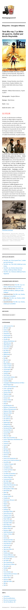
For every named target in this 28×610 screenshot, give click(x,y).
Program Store (7, 515)
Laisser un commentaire (15, 240)
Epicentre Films (8, 413)
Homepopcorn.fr (9, 18)
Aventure (6, 348)
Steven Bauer (9, 239)
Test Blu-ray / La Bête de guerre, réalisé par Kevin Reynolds (12, 33)
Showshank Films (8, 539)
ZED (5, 583)
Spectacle (6, 547)
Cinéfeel (6, 373)
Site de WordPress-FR (9, 602)
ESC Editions (7, 418)
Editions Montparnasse (10, 409)
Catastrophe (7, 369)
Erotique (6, 415)
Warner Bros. (7, 577)
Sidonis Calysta (8, 541)
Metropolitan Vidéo (9, 488)
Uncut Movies (7, 572)
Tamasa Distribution (9, 556)
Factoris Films (7, 430)
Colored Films (7, 379)
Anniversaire (7, 335)
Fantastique (7, 432)
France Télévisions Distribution (12, 439)
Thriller (6, 568)
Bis (4, 358)
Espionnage (7, 422)
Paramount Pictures (9, 500)
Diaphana (6, 394)
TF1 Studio (6, 558)
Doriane (6, 398)
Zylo (5, 585)
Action (5, 329)
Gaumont (6, 443)
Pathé (5, 502)
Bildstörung (7, 354)
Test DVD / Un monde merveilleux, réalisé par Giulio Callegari (14, 290)
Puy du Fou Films (8, 521)
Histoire (6, 449)
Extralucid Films (8, 428)
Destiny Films (7, 392)
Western (6, 579)
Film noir (6, 435)
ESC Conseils (7, 416)
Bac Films (6, 350)
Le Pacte (6, 471)
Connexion (6, 596)
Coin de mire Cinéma (9, 377)
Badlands (6, 352)
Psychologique (13, 235)
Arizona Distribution (9, 341)
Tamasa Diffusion (8, 555)
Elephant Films (8, 411)
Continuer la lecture (7, 230)
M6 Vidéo (6, 481)
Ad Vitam (6, 331)
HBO (5, 447)
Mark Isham (17, 237)
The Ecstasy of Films (9, 564)
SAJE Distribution (8, 532)
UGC (5, 570)
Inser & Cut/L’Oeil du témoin (11, 460)
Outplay (6, 498)
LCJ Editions (7, 468)
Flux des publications (9, 598)
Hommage (6, 452)
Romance (6, 530)
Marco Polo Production (10, 485)
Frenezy (6, 441)
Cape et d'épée (7, 365)
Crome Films (7, 390)
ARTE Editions (7, 345)
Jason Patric (16, 236)
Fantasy (6, 433)
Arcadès (6, 339)
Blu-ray (19, 235)
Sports (5, 551)
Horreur (6, 454)
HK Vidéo (6, 451)
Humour (6, 456)
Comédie (6, 381)
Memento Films (8, 486)
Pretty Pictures (7, 513)
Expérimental (7, 426)
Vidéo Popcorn (7, 575)
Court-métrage (8, 388)
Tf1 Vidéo (6, 560)
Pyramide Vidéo (8, 522)
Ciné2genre (7, 371)
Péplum (6, 503)
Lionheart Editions (9, 475)
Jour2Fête (6, 462)
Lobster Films (7, 477)
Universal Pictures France (10, 573)
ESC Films (6, 420)
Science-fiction (8, 534)
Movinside (6, 490)
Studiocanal (7, 553)
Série (5, 536)
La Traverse (7, 466)
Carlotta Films (7, 367)
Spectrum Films (8, 549)
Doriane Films (7, 399)
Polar (5, 505)
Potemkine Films (8, 511)
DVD (5, 403)
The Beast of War (16, 239)
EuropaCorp (7, 424)
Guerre (7, 235)
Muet (5, 492)
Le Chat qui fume (8, 469)
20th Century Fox (8, 326)
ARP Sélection (7, 343)
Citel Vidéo (6, 375)
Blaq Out (6, 360)
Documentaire (7, 396)
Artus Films (7, 346)
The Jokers (6, 566)
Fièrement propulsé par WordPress (18, 607)
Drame (20, 233)
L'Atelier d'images (8, 464)
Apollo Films (7, 337)
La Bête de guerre (11, 237)
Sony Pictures (7, 543)
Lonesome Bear (8, 479)
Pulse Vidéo (7, 519)
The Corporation (8, 562)
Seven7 (5, 538)
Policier (6, 507)
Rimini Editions (8, 526)
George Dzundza (10, 236)
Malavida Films (8, 483)
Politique (6, 509)
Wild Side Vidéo (8, 581)
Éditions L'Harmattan (9, 407)
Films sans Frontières (9, 437)
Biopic (5, 356)
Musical (6, 494)
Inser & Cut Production (10, 458)
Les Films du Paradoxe (10, 473)
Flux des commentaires (10, 600)
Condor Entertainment (10, 386)
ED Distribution (8, 405)
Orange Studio (7, 496)
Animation (6, 333)
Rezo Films (6, 524)
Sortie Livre (7, 545)
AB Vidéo (6, 328)
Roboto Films (7, 528)
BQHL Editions (7, 364)
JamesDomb (7, 233)
